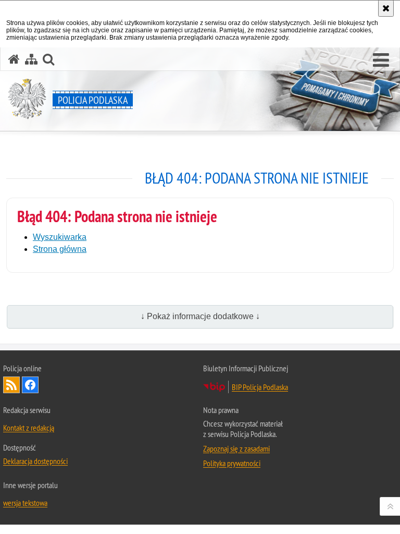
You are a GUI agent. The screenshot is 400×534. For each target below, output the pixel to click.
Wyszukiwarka (59, 237)
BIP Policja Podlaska (260, 387)
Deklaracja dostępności (35, 461)
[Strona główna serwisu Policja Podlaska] (14, 59)
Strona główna (59, 249)
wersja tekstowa (25, 502)
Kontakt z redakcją (28, 427)
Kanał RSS (11, 385)
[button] (381, 60)
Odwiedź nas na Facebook (30, 385)
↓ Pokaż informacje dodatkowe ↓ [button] (200, 316)
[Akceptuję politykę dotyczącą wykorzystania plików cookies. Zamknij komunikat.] (386, 8)
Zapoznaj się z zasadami (236, 448)
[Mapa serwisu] (31, 59)
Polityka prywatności (231, 463)
